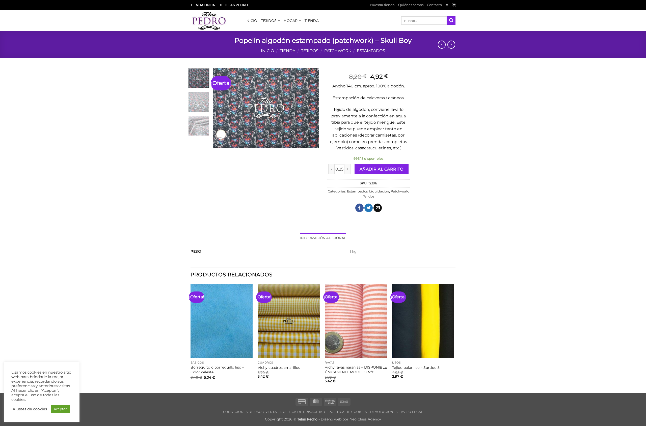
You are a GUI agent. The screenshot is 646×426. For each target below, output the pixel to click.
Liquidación (379, 191)
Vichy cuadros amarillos (279, 367)
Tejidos (269, 20)
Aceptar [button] (60, 409)
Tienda (312, 20)
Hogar (291, 20)
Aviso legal (412, 412)
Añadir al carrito (381, 169)
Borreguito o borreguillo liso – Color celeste (217, 369)
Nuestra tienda (382, 5)
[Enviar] (451, 20)
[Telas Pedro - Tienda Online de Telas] (214, 20)
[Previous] (221, 108)
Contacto (434, 5)
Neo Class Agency (365, 419)
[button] (447, 5)
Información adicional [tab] (323, 238)
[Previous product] (451, 44)
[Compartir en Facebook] (359, 208)
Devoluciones (383, 412)
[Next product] (442, 44)
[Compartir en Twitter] (368, 208)
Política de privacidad (302, 412)
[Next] (310, 108)
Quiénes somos (410, 5)
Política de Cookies (348, 412)
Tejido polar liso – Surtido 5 (416, 367)
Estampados (371, 50)
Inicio (251, 20)
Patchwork (337, 50)
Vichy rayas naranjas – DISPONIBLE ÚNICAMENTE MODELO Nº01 (356, 369)
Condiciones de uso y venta (250, 412)
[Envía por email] (377, 208)
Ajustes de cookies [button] (30, 409)
